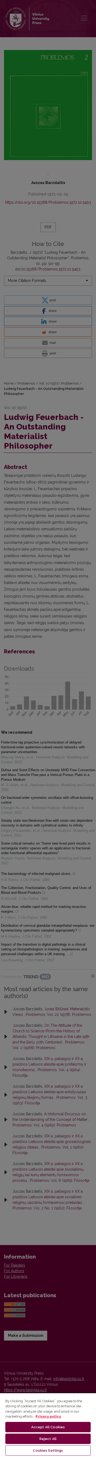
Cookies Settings (48, 1450)
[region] (48, 1425)
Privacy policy (48, 1416)
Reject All (48, 1439)
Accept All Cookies (48, 1427)
